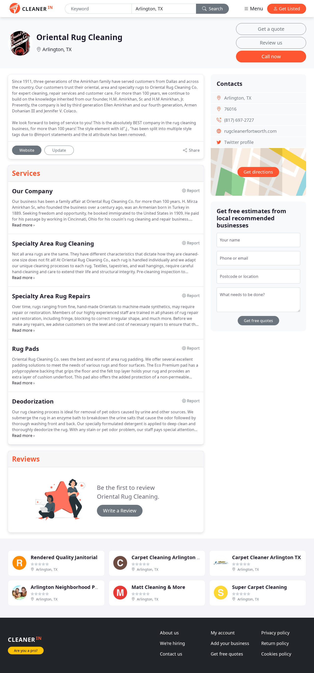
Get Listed (289, 9)
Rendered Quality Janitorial (64, 557)
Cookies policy (276, 654)
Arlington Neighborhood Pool (66, 587)
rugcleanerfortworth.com (250, 131)
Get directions (258, 172)
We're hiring (172, 643)
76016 (230, 109)
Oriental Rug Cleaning (79, 37)
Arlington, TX (57, 49)
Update (59, 150)
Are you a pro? (26, 650)
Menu (256, 8)
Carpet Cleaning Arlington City (168, 557)
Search (215, 9)
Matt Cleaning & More (158, 587)
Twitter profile (239, 142)
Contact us (171, 654)
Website (26, 150)
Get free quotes (258, 320)
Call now (271, 56)
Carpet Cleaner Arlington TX (266, 557)
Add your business (230, 643)
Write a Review (119, 510)
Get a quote (271, 29)
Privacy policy (275, 633)
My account (223, 633)
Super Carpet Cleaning (259, 587)
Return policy (275, 643)
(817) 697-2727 (239, 120)
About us (169, 633)
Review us (271, 42)
